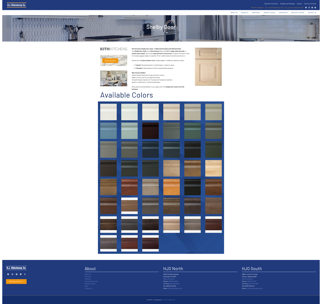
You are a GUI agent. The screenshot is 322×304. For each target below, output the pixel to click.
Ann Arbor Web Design (168, 299)
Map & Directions (169, 279)
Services (88, 276)
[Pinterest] (315, 7)
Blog (86, 286)
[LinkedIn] (312, 7)
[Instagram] (309, 7)
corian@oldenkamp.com (254, 288)
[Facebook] (306, 7)
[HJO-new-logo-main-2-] (16, 5)
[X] (25, 274)
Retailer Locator (90, 284)
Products (88, 279)
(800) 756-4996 (253, 284)
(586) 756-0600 (173, 281)
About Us (88, 274)
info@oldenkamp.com (175, 288)
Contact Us (88, 288)
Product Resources (91, 281)
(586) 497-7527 (251, 281)
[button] (238, 12)
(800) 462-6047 (175, 284)
